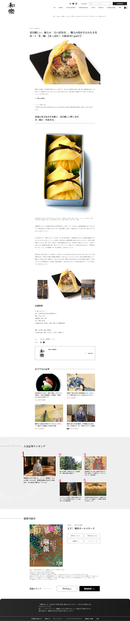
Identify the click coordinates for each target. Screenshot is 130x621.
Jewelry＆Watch (70, 7)
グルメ (53, 339)
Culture (61, 7)
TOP (54, 16)
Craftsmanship (111, 7)
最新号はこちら (74, 535)
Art (54, 7)
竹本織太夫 (76, 428)
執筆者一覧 (47, 618)
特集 (120, 7)
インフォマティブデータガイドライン (74, 618)
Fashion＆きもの (83, 7)
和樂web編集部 (41, 98)
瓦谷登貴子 (73, 398)
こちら (44, 104)
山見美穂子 (41, 428)
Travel (93, 7)
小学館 (97, 618)
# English (84, 3)
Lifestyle (100, 7)
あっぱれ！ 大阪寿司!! (45, 339)
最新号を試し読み (91, 535)
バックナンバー (91, 541)
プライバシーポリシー (58, 618)
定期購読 (74, 541)
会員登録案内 (120, 3)
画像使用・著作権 (89, 618)
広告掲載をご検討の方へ (36, 618)
